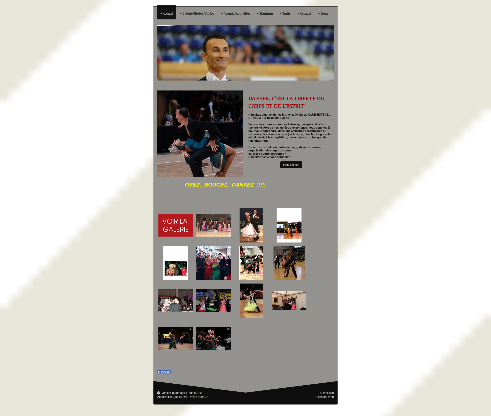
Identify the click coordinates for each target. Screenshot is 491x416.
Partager (165, 372)
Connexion (327, 392)
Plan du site (195, 392)
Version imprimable (173, 392)
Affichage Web (325, 396)
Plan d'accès (291, 164)
